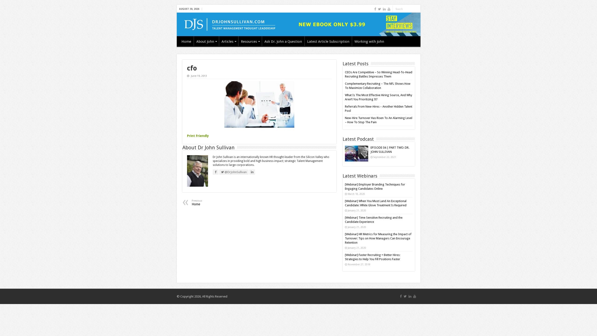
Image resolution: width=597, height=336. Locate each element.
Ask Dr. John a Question (283, 41)
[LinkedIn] (384, 9)
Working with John (369, 41)
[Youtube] (389, 9)
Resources (249, 41)
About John (205, 41)
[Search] (416, 8)
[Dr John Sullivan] (298, 24)
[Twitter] (380, 9)
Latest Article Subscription (328, 41)
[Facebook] (375, 9)
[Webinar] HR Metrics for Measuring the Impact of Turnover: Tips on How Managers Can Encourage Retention (378, 238)
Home (186, 41)
